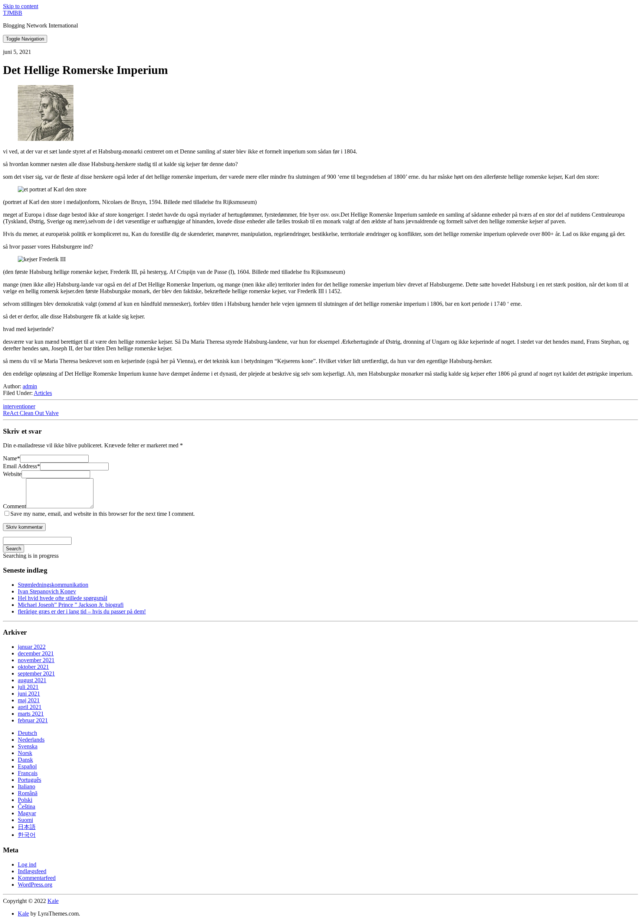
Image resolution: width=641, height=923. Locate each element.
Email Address (21, 466)
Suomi (25, 820)
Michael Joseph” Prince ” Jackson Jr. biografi (71, 605)
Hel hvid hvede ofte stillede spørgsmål (62, 598)
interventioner (19, 406)
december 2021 (36, 653)
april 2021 (30, 707)
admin (30, 386)
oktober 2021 (33, 667)
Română (27, 793)
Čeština (26, 806)
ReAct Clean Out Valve (31, 413)
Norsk (25, 753)
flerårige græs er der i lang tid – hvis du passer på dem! (82, 611)
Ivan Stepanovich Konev (47, 591)
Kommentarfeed (37, 878)
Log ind (27, 864)
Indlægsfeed (32, 871)
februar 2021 (33, 720)
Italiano (26, 786)
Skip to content (20, 6)
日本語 (27, 827)
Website (12, 474)
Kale (53, 901)
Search (13, 548)
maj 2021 (29, 700)
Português (29, 780)
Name (11, 458)
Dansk (25, 760)
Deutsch (27, 733)
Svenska (27, 746)
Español (27, 766)
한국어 (27, 835)
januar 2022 (32, 647)
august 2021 (32, 680)
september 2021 (36, 673)
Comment (14, 506)
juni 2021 (29, 693)
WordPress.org (35, 884)
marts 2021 (31, 713)
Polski (25, 800)
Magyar (27, 813)
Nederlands (31, 739)
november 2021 (36, 660)
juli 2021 (28, 687)
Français (27, 773)
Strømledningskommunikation (53, 585)
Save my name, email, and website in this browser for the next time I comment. (102, 514)
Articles (43, 393)
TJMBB (12, 13)
